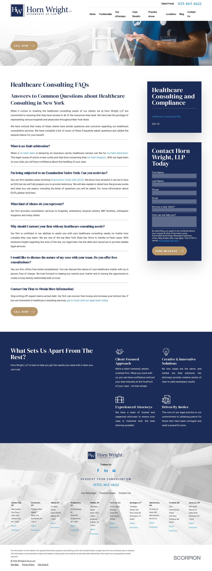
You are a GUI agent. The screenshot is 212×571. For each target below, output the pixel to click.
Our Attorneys (88, 493)
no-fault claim (27, 153)
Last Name (158, 181)
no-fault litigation (96, 157)
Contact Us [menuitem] (191, 14)
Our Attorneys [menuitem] (120, 14)
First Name (158, 172)
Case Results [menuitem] (136, 14)
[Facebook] (98, 470)
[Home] (41, 10)
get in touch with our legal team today (87, 300)
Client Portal (167, 3)
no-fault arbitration (117, 153)
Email (155, 198)
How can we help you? (164, 215)
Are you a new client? (163, 207)
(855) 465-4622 (106, 484)
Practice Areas (107, 493)
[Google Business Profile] (114, 470)
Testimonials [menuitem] (105, 14)
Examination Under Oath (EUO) (67, 179)
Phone (155, 189)
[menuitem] (174, 116)
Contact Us (125, 493)
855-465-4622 (189, 4)
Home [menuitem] (93, 14)
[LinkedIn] (106, 470)
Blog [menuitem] (181, 14)
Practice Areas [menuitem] (152, 14)
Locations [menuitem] (171, 14)
